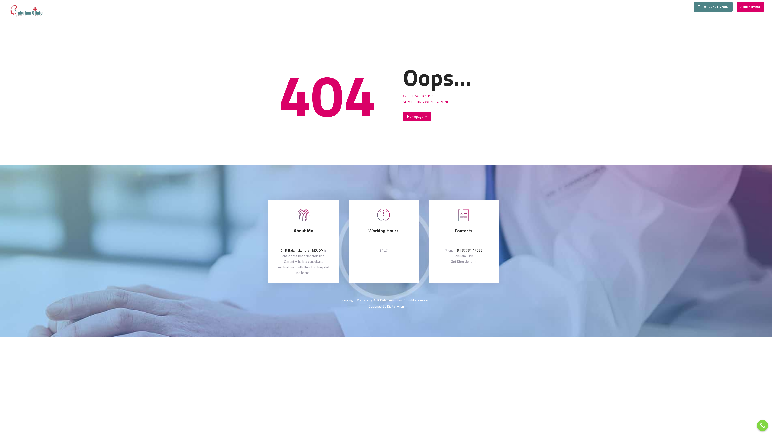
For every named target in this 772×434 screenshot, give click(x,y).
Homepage (415, 116)
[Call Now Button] (762, 425)
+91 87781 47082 (469, 250)
